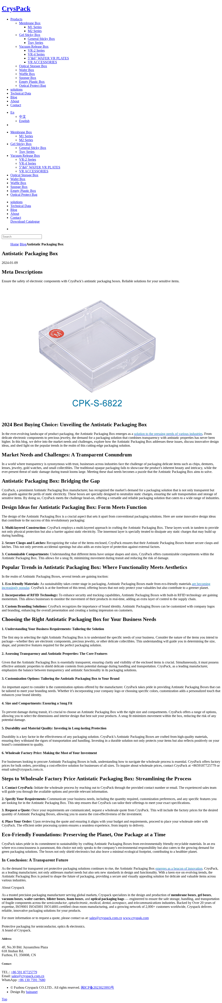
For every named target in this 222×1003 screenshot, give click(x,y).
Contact (15, 217)
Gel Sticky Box (21, 144)
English (24, 121)
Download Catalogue (25, 221)
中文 (22, 116)
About (14, 214)
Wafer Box (17, 179)
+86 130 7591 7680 (31, 980)
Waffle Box (18, 183)
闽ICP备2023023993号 (97, 987)
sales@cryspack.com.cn (105, 918)
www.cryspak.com (136, 918)
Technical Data (20, 206)
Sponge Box (19, 187)
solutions (16, 202)
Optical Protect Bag (23, 194)
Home (14, 244)
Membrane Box (21, 132)
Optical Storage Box (24, 175)
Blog (13, 210)
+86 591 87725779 (24, 972)
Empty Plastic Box (23, 191)
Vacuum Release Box (25, 155)
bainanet (32, 992)
